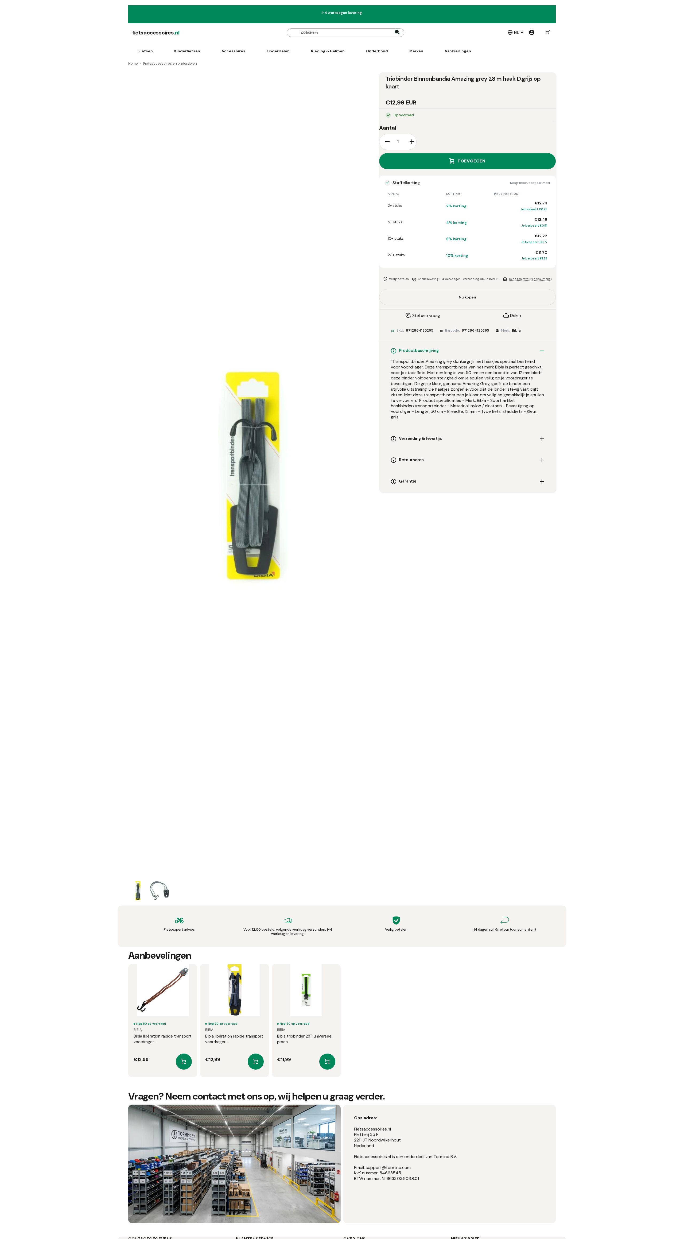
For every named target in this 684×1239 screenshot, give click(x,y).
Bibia (516, 330)
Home (133, 63)
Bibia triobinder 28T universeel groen (304, 1039)
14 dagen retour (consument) (530, 279)
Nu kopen (467, 297)
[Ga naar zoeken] (397, 33)
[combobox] (345, 33)
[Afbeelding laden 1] (137, 890)
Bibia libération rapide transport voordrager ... (163, 1039)
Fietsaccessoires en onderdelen (170, 63)
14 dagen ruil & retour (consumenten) (505, 929)
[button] (548, 32)
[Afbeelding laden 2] (159, 890)
